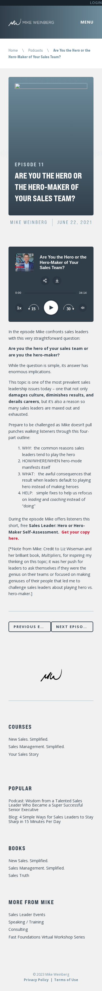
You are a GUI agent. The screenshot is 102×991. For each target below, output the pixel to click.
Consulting (18, 929)
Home (13, 50)
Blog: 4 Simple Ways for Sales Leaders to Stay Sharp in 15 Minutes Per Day (50, 819)
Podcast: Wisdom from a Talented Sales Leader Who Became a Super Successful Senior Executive (45, 805)
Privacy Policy (36, 979)
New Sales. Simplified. (28, 739)
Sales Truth (18, 875)
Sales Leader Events (26, 914)
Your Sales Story (23, 754)
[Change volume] (83, 308)
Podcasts (35, 50)
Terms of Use (66, 979)
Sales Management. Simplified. (36, 746)
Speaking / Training (26, 922)
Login (96, 2)
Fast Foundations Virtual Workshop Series (46, 937)
